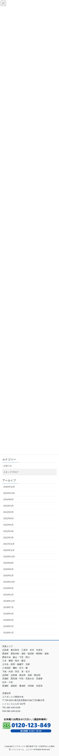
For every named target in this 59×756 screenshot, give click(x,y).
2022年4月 (8, 531)
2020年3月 (8, 575)
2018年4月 (8, 613)
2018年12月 (9, 601)
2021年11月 (9, 544)
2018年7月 (8, 607)
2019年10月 (9, 582)
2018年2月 (8, 626)
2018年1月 (8, 632)
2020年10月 (9, 556)
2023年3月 (8, 506)
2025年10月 (9, 487)
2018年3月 (8, 620)
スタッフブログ (10, 472)
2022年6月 (8, 518)
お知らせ (7, 465)
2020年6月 (8, 569)
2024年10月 (9, 493)
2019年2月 (8, 594)
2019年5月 (8, 588)
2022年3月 (8, 537)
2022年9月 (8, 512)
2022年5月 (8, 525)
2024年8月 (8, 499)
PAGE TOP (54, 730)
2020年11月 (9, 550)
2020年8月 (8, 563)
